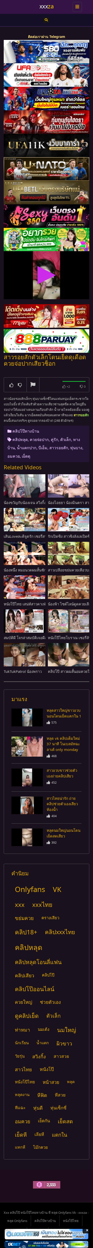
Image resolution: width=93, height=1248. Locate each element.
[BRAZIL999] (46, 239)
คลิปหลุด (20, 439)
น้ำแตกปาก (26, 447)
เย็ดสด (65, 1121)
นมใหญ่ (66, 1030)
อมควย (13, 456)
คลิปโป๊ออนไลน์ (34, 989)
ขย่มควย (24, 918)
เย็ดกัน (44, 1121)
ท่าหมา (22, 1029)
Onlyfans (30, 889)
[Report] (33, 385)
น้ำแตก (42, 1042)
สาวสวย (61, 1056)
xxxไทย (42, 904)
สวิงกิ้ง (39, 1056)
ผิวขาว (64, 1043)
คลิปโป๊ (48, 975)
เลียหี (39, 1134)
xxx (20, 904)
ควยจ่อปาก (39, 439)
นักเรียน (22, 1042)
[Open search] (46, 20)
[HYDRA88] (46, 122)
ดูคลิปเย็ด (27, 1016)
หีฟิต (42, 1095)
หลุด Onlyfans (17, 1220)
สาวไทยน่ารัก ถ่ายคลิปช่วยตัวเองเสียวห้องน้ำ (62, 804)
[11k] (46, 145)
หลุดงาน (22, 1094)
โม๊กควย (40, 1147)
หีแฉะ (20, 1107)
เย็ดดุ (26, 456)
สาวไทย (23, 1069)
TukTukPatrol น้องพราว (23, 671)
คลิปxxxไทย (60, 932)
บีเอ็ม (42, 447)
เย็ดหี (21, 1134)
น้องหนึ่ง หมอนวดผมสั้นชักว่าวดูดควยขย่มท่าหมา (43, 569)
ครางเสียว (50, 918)
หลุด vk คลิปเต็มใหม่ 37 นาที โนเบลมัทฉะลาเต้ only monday (63, 744)
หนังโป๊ (47, 1069)
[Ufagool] (46, 75)
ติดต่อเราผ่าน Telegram (46, 36)
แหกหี (20, 1147)
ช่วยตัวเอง (50, 1002)
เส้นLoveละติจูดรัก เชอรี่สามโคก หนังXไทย (38, 536)
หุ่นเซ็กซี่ (58, 1108)
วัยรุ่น (20, 1056)
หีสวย (60, 1095)
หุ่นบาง (76, 447)
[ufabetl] (46, 192)
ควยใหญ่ (23, 1002)
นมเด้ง (43, 1029)
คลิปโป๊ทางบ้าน (25, 431)
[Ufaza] (46, 98)
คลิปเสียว (24, 975)
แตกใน (59, 1134)
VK (57, 889)
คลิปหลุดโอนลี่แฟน (38, 962)
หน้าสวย (51, 1082)
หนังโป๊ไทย (25, 1082)
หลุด (71, 1081)
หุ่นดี (38, 1107)
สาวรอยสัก (58, 447)
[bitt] (46, 216)
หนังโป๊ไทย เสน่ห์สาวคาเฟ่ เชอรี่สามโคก (36, 603)
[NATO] (46, 169)
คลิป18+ (26, 932)
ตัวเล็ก (65, 439)
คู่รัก (54, 439)
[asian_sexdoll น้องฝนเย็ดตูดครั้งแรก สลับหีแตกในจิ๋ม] (27, 717)
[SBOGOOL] (46, 51)
